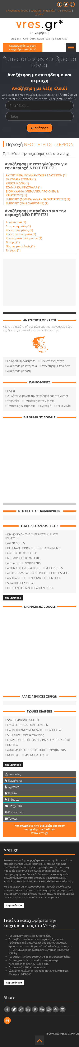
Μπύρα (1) (13, 242)
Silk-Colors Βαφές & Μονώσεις (25, 735)
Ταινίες (12, 818)
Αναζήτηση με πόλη (19, 371)
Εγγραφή (45, 406)
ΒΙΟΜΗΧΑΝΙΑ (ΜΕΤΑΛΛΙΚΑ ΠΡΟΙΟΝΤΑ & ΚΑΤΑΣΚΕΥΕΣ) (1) (32, 193)
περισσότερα (13, 597)
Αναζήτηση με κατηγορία (22, 366)
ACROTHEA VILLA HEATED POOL (26, 573)
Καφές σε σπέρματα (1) (21, 234)
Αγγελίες (13, 787)
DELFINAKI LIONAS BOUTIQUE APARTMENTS (34, 548)
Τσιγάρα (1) (13, 250)
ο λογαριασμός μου (17, 10)
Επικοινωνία (63, 406)
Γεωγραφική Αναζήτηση (21, 361)
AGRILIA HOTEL (16, 578)
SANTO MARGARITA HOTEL (23, 720)
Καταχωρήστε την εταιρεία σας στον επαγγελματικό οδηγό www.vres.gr (40, 829)
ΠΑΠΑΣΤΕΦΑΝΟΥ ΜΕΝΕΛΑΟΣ (24, 730)
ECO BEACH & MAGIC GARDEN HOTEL (30, 588)
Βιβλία (12, 793)
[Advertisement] (39, 282)
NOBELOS (13, 755)
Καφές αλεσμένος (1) (19, 230)
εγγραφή (36, 10)
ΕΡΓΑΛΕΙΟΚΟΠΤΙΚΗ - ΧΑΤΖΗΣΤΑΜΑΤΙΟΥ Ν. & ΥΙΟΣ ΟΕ (39, 740)
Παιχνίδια (15, 806)
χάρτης (39, 14)
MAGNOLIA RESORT (36, 755)
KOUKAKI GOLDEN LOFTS (46, 578)
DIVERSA (12, 745)
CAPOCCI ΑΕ (54, 730)
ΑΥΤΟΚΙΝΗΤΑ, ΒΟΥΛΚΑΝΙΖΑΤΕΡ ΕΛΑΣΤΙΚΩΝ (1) (36, 175)
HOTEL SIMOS (59, 573)
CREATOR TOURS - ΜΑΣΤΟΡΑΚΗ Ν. (28, 725)
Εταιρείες (14, 774)
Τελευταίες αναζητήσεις (21, 406)
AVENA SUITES (16, 543)
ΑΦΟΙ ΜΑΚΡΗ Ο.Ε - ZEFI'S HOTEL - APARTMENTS (36, 750)
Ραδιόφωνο (15, 812)
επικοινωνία (64, 10)
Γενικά (11, 391)
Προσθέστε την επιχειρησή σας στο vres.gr (36, 153)
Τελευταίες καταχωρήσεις (39, 401)
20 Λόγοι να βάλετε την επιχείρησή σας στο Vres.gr (37, 396)
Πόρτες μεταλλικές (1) (20, 246)
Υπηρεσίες (13, 401)
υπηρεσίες (49, 10)
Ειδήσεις (13, 799)
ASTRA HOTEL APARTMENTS (24, 563)
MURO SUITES (54, 568)
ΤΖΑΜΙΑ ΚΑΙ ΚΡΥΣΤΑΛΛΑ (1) (23, 187)
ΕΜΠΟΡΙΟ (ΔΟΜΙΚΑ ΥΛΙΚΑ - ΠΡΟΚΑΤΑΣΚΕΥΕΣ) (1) (38, 199)
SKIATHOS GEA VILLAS (20, 583)
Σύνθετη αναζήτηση (52, 361)
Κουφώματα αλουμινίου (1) (24, 238)
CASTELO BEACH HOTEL (22, 553)
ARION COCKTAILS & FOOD (23, 568)
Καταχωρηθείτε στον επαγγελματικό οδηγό (22, 47)
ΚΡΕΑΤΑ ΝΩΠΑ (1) (17, 183)
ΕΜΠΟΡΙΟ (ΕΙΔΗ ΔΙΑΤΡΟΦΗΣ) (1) (27, 203)
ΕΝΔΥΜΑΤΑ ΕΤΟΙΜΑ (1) (21, 179)
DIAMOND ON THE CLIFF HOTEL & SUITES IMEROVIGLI (31, 536)
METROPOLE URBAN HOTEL (24, 558)
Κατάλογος (14, 780)
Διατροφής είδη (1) (18, 226)
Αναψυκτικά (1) (16, 222)
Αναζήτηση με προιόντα (56, 366)
